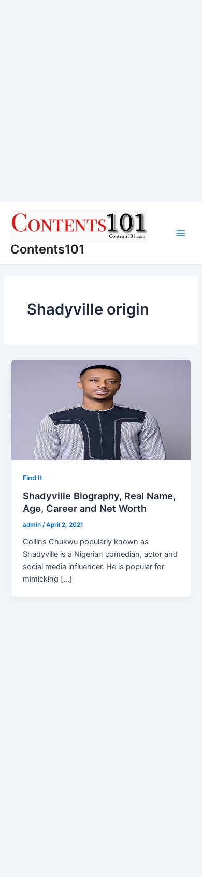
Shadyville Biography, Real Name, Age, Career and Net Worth (99, 502)
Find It (32, 478)
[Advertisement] (101, 101)
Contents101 (47, 249)
